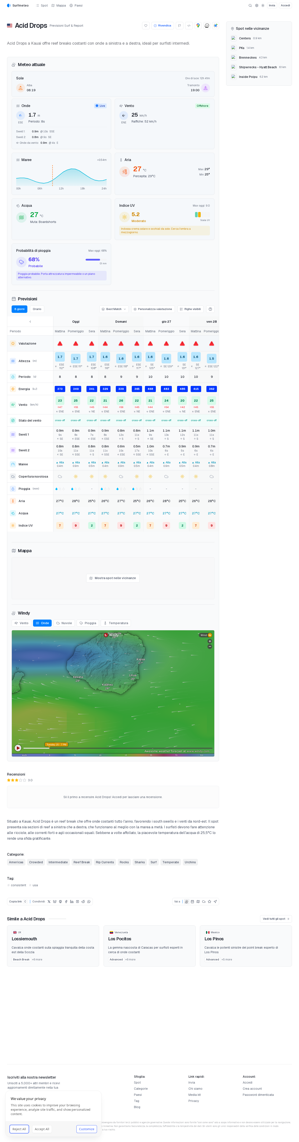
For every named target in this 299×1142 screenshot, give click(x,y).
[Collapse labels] (30, 322)
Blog (137, 1107)
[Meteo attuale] (187, 901)
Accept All (42, 1129)
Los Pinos (213, 939)
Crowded (36, 862)
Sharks (140, 862)
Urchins (190, 862)
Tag (136, 1101)
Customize (86, 1129)
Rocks (124, 862)
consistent (18, 885)
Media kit (194, 1095)
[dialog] (53, 1114)
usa (35, 885)
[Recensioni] (209, 901)
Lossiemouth (24, 939)
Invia (191, 1082)
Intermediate (58, 862)
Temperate (170, 862)
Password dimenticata (258, 1095)
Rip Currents (105, 862)
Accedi (247, 1082)
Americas (16, 862)
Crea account (252, 1089)
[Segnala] (179, 25)
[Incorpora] (189, 25)
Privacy (193, 1101)
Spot (44, 5)
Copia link (17, 901)
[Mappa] (198, 901)
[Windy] (204, 901)
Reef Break (82, 862)
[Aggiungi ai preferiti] (146, 25)
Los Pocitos (119, 939)
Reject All (19, 1129)
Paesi (79, 5)
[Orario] (192, 901)
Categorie (141, 1089)
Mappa (61, 5)
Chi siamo (195, 1089)
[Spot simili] (215, 901)
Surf (154, 862)
